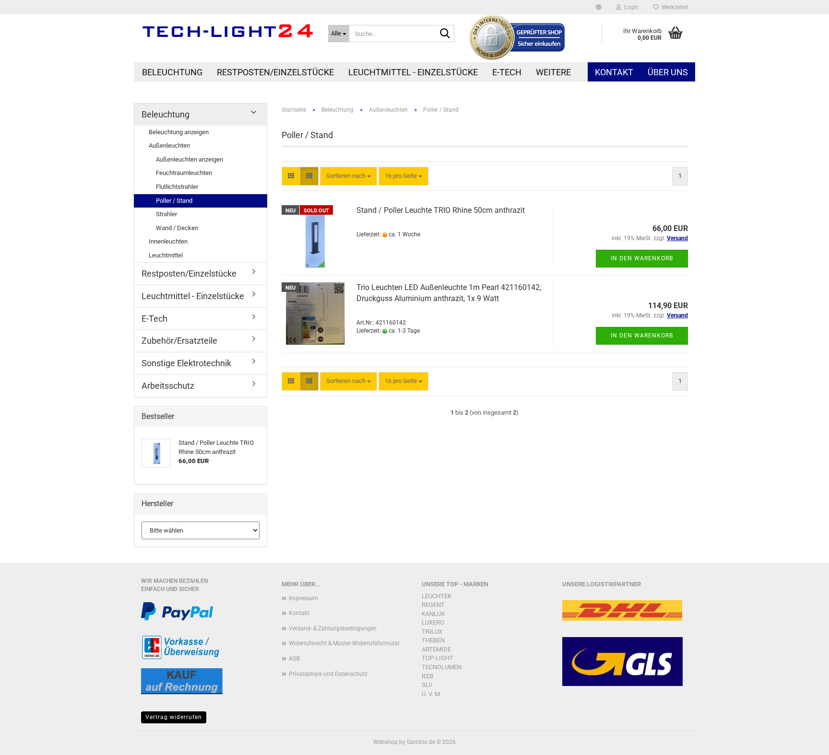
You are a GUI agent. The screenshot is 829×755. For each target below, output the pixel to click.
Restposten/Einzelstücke (275, 72)
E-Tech (506, 72)
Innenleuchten (168, 241)
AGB (294, 658)
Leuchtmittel (166, 255)
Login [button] (630, 7)
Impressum (303, 598)
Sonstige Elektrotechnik (186, 363)
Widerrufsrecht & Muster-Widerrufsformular (344, 643)
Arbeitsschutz (168, 386)
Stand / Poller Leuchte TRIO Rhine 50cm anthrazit (440, 210)
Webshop (385, 742)
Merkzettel (673, 7)
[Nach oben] (802, 740)
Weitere (553, 72)
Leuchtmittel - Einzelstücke (413, 72)
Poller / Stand (174, 200)
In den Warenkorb (642, 258)
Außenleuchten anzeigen (189, 159)
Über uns (668, 72)
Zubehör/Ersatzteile (179, 341)
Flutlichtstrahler (177, 186)
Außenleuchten (169, 145)
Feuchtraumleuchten (184, 172)
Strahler (166, 214)
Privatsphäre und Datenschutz (328, 674)
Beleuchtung (172, 72)
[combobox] (348, 176)
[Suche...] (445, 34)
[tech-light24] (227, 31)
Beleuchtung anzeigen (179, 132)
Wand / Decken (177, 228)
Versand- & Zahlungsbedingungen (333, 628)
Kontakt (614, 72)
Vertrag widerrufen (173, 717)
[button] (599, 7)
